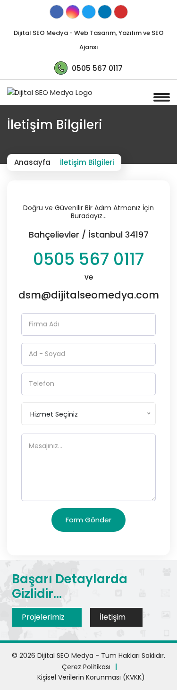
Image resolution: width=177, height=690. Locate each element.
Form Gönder (88, 520)
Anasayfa (32, 162)
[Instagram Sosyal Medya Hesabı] (73, 12)
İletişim (113, 617)
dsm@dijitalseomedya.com (88, 295)
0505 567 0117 (88, 259)
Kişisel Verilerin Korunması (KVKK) (91, 677)
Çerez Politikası (86, 667)
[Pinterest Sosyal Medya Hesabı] (121, 12)
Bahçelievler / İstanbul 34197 (89, 234)
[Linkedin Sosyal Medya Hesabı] (105, 12)
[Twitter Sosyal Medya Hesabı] (89, 12)
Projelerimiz (44, 617)
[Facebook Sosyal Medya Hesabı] (57, 12)
